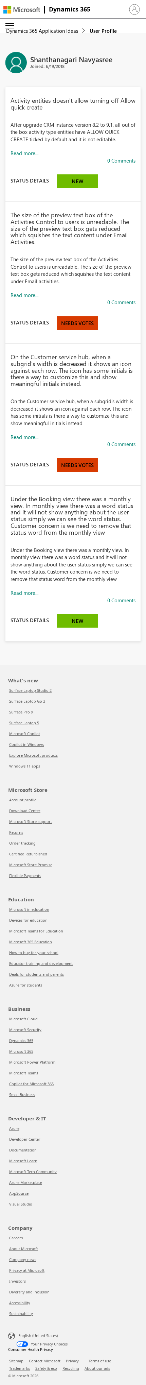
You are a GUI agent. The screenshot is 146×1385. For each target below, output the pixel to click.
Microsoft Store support (30, 821)
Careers (16, 1237)
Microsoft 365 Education (30, 941)
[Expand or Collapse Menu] (10, 26)
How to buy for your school (33, 952)
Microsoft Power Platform (32, 1062)
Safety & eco (46, 1368)
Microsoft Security (25, 1029)
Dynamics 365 (69, 9)
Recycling (70, 1368)
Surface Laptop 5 (24, 722)
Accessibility (19, 1302)
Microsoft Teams (23, 1072)
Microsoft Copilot (24, 733)
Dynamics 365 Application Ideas (42, 30)
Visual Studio (20, 1204)
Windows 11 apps (24, 766)
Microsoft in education (29, 909)
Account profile (22, 799)
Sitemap (16, 1360)
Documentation (23, 1149)
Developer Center (24, 1139)
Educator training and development (41, 963)
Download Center (24, 810)
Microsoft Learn (23, 1160)
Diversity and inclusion (29, 1291)
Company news (22, 1259)
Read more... (24, 153)
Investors (17, 1281)
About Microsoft (23, 1248)
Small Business (22, 1094)
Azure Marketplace (25, 1182)
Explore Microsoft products (33, 755)
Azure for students (25, 985)
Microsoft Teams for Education (36, 930)
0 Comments (121, 160)
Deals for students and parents (36, 974)
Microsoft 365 (21, 1051)
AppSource (19, 1193)
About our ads (97, 1368)
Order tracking (22, 843)
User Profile (103, 30)
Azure (14, 1128)
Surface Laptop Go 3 (27, 701)
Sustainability (21, 1313)
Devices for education (28, 920)
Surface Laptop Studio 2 (30, 690)
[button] (134, 9)
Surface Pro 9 (21, 711)
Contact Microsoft (44, 1360)
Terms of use (100, 1360)
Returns (16, 832)
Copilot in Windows (26, 744)
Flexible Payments (25, 875)
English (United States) (38, 1335)
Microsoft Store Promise (30, 864)
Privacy (72, 1360)
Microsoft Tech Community (33, 1171)
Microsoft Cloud (23, 1018)
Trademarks (19, 1368)
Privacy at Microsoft (26, 1270)
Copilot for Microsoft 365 (31, 1083)
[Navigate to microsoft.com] (21, 10)
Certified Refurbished (28, 853)
